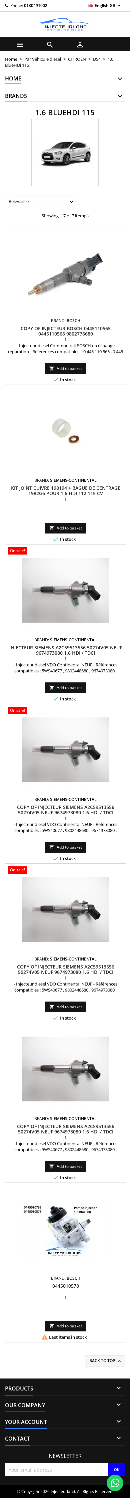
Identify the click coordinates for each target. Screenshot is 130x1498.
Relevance (42, 202)
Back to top (105, 1361)
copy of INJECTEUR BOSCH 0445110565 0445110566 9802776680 (66, 331)
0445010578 (65, 1286)
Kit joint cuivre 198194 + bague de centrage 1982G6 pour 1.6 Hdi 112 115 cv (65, 490)
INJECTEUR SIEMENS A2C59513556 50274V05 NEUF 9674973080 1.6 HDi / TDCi (65, 650)
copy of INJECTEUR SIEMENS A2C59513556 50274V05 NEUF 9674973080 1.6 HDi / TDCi (65, 810)
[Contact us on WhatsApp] (115, 1483)
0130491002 (35, 5)
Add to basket (65, 368)
